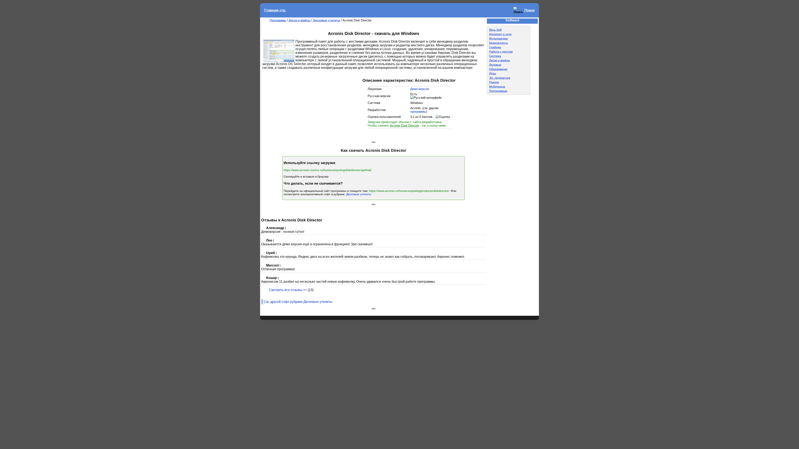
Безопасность (498, 42)
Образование (498, 69)
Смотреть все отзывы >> (288, 290)
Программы (278, 20)
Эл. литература (499, 77)
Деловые (495, 64)
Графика (495, 47)
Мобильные (497, 86)
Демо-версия (419, 89)
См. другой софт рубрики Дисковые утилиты (298, 301)
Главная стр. (275, 10)
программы (418, 111)
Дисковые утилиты (326, 20)
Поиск (529, 10)
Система (495, 56)
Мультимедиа (498, 38)
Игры (492, 73)
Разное (494, 82)
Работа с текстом (501, 51)
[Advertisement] (325, 105)
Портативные (498, 91)
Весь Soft (495, 29)
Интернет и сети (500, 34)
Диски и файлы (299, 20)
